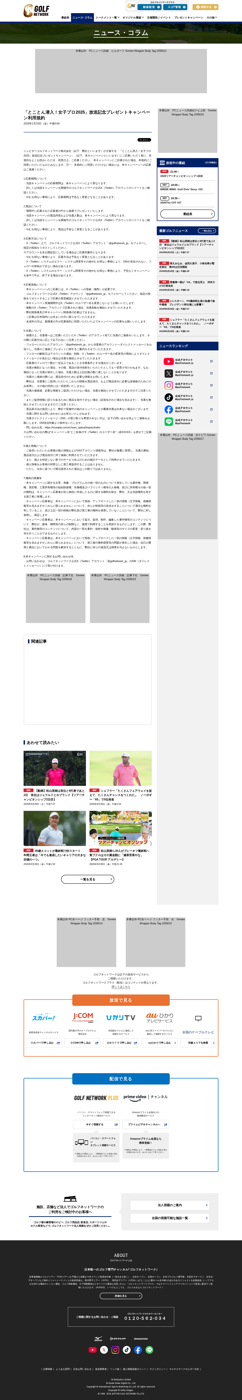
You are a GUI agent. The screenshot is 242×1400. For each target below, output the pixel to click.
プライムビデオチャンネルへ (144, 1124)
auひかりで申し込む (159, 1042)
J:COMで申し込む (81, 1042)
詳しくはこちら (121, 986)
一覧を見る (87, 879)
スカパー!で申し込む (42, 1042)
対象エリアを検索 (198, 1042)
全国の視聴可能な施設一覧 (170, 1218)
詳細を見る (121, 1296)
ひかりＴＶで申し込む (119, 1042)
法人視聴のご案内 (170, 1205)
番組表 (187, 214)
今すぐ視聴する (94, 1124)
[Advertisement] (87, 683)
